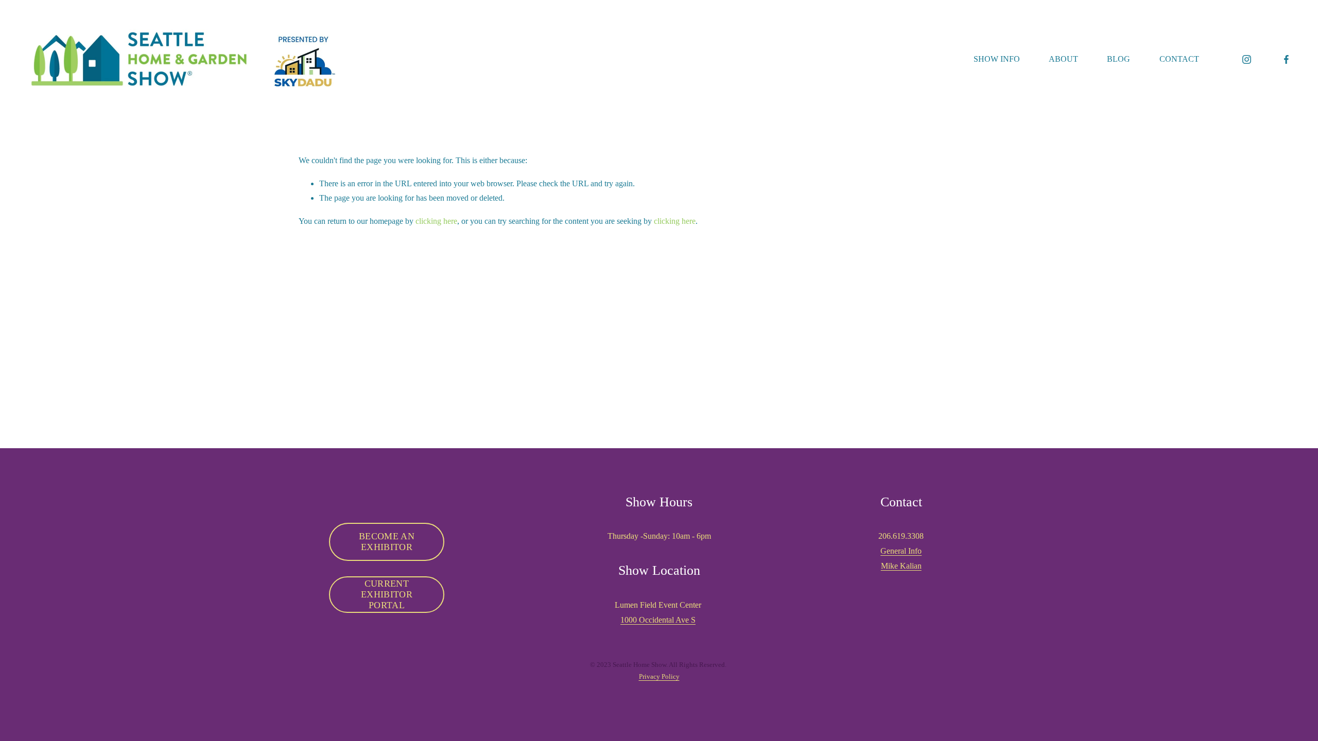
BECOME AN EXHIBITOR (386, 541)
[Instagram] (1246, 59)
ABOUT (1063, 59)
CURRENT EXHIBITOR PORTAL (386, 594)
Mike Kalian (901, 565)
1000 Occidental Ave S (658, 619)
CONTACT (1179, 59)
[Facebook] (1286, 59)
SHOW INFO (997, 59)
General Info (901, 550)
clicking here (436, 221)
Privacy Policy (659, 676)
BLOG (1118, 59)
